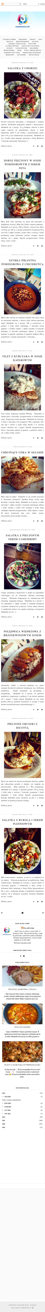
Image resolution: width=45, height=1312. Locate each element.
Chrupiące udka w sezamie (22, 452)
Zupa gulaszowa (22, 1027)
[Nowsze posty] (2, 913)
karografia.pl (26, 1307)
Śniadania (23, 39)
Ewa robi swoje (28, 928)
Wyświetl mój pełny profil (22, 943)
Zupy (40, 39)
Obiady (33, 39)
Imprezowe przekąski (32, 52)
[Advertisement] (22, 1157)
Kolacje (10, 41)
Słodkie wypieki (12, 46)
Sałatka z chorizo (22, 68)
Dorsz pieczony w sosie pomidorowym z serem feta (22, 164)
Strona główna (9, 39)
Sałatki (35, 41)
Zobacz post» (6, 146)
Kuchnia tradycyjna (17, 43)
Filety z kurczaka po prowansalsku (22, 1065)
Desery (10, 48)
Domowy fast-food (12, 52)
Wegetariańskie (22, 41)
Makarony (10, 55)
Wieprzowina (9, 50)
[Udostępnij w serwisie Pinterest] (42, 146)
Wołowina (34, 48)
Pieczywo (32, 43)
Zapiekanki (21, 55)
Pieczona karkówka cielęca (22, 989)
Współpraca (34, 55)
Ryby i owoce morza (32, 50)
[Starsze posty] (43, 913)
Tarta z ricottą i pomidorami (11, 1100)
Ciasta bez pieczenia (30, 46)
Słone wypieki (21, 48)
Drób (19, 50)
